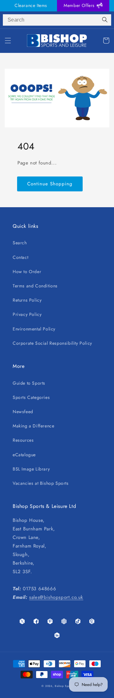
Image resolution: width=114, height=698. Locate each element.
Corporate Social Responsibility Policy (52, 343)
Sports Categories (31, 397)
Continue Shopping (50, 183)
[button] (8, 41)
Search (20, 243)
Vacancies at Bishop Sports (41, 483)
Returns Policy (27, 300)
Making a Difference (33, 426)
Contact (20, 257)
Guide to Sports (29, 383)
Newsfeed (23, 411)
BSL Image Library (31, 469)
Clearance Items (31, 5)
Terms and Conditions (35, 286)
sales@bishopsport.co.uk (56, 597)
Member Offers (80, 5)
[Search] (105, 20)
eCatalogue (24, 454)
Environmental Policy (34, 329)
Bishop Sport (63, 686)
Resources (23, 440)
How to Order (27, 271)
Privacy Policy (27, 314)
